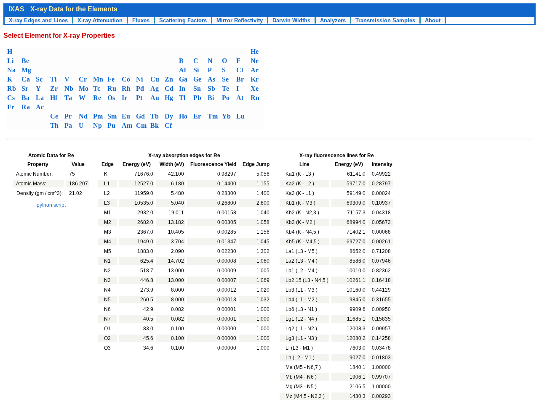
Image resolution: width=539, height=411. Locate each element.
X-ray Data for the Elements (73, 9)
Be (25, 60)
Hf (53, 97)
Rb (11, 88)
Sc (39, 79)
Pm (98, 116)
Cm (141, 125)
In (182, 88)
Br (240, 79)
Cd (169, 88)
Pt (139, 97)
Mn (98, 79)
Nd (83, 116)
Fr (10, 107)
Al (182, 70)
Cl (239, 70)
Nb (68, 88)
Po (225, 97)
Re (97, 97)
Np (97, 125)
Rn (255, 97)
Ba (25, 97)
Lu (240, 116)
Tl (182, 97)
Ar (255, 70)
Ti (53, 79)
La (40, 97)
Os (111, 97)
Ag (154, 88)
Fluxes (140, 20)
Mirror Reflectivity (239, 20)
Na (11, 70)
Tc (96, 88)
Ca (25, 79)
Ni (139, 79)
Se (225, 79)
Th (54, 125)
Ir (124, 97)
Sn (197, 88)
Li (10, 60)
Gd (140, 116)
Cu (154, 79)
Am (127, 125)
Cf (168, 125)
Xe (255, 88)
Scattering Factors (183, 20)
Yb (226, 116)
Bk (154, 125)
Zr (54, 88)
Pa (68, 125)
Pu (111, 125)
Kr (255, 79)
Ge (197, 79)
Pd (140, 88)
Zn (169, 79)
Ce (54, 116)
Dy (169, 116)
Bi (211, 97)
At (239, 97)
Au (154, 97)
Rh (126, 88)
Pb (197, 97)
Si (196, 70)
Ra (25, 107)
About (432, 20)
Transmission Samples (385, 20)
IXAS (16, 9)
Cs (11, 97)
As (211, 79)
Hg (169, 97)
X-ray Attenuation (100, 20)
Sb (211, 88)
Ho (183, 116)
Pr (68, 116)
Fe (111, 79)
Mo (83, 88)
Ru (111, 88)
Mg (26, 70)
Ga (183, 79)
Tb (154, 116)
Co (126, 79)
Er (197, 116)
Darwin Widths (291, 20)
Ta (68, 97)
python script (51, 205)
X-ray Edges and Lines (38, 20)
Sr (24, 88)
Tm (213, 116)
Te (225, 88)
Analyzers (333, 20)
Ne (255, 60)
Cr (83, 79)
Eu (126, 116)
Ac (40, 107)
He (255, 51)
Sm (112, 116)
